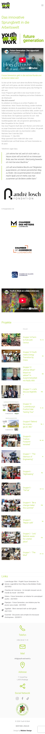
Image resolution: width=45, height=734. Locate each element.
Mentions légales (22, 726)
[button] (42, 5)
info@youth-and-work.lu (22, 659)
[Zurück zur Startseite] (6, 5)
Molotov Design (26, 731)
